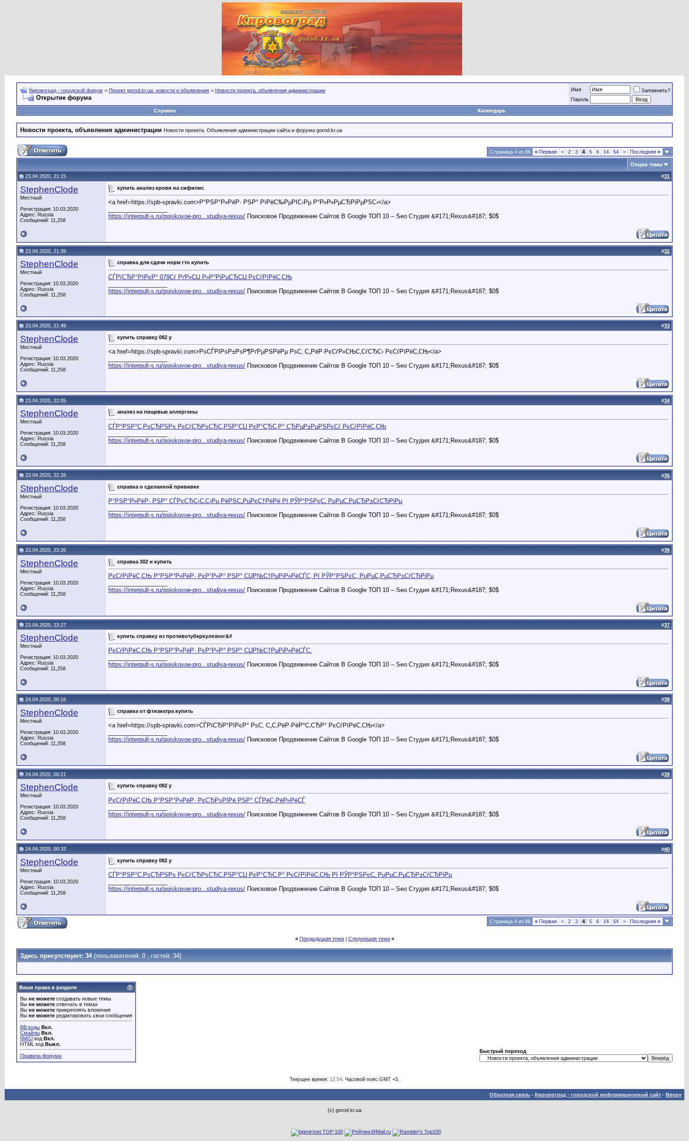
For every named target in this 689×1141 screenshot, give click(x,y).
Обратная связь (509, 1094)
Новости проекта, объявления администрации (270, 90)
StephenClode (49, 189)
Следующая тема (369, 938)
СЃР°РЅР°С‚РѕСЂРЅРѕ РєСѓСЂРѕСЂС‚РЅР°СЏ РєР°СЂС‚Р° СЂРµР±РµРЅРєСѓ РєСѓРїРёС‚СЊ (247, 426)
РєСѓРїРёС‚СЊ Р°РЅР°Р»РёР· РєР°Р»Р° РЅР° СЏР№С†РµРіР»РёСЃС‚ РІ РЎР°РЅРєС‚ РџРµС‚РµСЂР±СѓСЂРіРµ (271, 575)
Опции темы (646, 164)
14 (606, 152)
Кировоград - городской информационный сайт (598, 1094)
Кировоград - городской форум (66, 90)
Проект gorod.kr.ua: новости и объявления (159, 90)
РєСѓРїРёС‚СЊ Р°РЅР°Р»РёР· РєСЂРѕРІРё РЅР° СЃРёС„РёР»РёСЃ (206, 800)
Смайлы (30, 1033)
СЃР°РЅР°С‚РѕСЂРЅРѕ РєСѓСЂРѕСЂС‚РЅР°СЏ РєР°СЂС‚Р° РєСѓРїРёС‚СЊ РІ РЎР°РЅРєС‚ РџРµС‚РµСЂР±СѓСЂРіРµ (280, 874)
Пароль (580, 99)
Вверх (674, 1094)
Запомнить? (655, 90)
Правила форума (40, 1056)
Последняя (645, 152)
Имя (576, 89)
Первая (546, 152)
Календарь (492, 110)
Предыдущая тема (322, 938)
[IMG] (26, 1038)
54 (616, 152)
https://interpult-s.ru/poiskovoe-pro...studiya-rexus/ (176, 216)
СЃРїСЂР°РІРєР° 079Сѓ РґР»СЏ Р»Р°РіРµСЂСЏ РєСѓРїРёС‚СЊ (200, 277)
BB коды (30, 1027)
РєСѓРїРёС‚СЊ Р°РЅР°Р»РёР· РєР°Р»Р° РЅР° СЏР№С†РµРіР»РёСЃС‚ (210, 650)
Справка (165, 110)
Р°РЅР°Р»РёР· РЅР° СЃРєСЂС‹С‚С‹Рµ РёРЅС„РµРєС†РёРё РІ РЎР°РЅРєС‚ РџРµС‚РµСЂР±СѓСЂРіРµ (255, 500)
